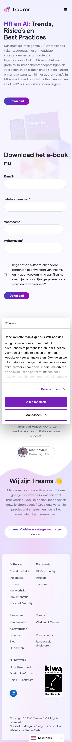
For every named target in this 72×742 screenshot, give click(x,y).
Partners (41, 577)
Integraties (16, 577)
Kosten (14, 584)
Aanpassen (34, 415)
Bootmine (55, 726)
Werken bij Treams (47, 622)
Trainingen (42, 584)
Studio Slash (32, 730)
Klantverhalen (18, 590)
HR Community (45, 571)
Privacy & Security (21, 603)
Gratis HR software (21, 673)
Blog (12, 641)
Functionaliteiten (20, 571)
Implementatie (19, 596)
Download (16, 101)
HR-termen (17, 647)
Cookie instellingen (21, 726)
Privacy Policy (44, 635)
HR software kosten (22, 667)
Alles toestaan (36, 402)
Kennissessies (18, 622)
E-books (15, 635)
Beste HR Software (21, 679)
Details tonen (50, 389)
